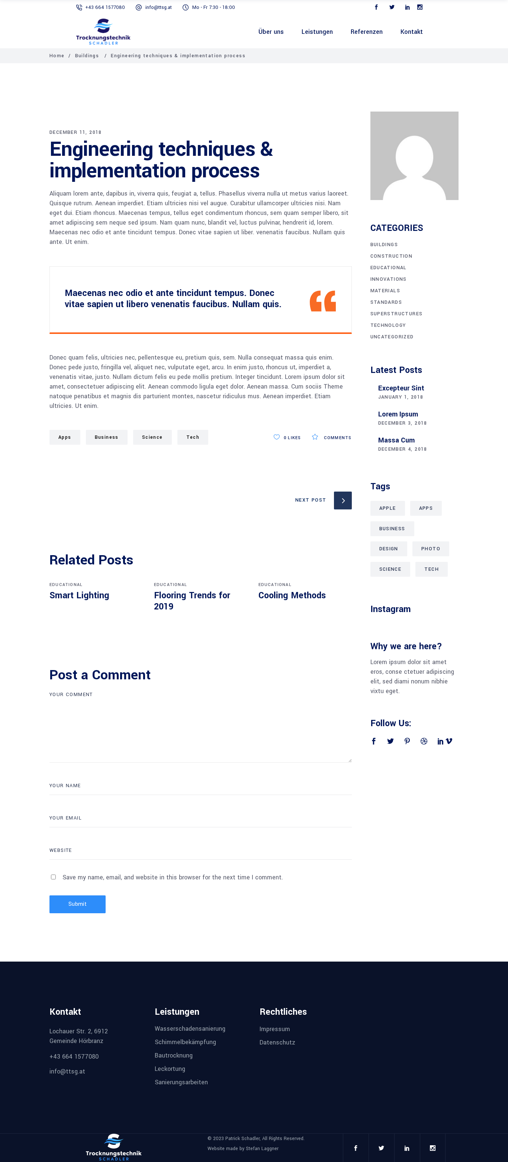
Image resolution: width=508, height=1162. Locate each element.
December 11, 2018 (75, 132)
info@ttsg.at (158, 7)
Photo (430, 548)
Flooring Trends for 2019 (192, 601)
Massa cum (396, 440)
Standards (386, 302)
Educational (66, 585)
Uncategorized (392, 337)
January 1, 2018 (401, 397)
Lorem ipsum (398, 414)
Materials (385, 290)
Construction (391, 256)
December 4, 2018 (402, 449)
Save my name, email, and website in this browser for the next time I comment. (172, 877)
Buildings (87, 55)
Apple (387, 508)
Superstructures (396, 313)
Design (388, 548)
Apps (64, 437)
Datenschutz (277, 1042)
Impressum (275, 1028)
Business (107, 437)
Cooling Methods (292, 595)
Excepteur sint (401, 388)
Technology (388, 325)
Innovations (388, 279)
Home (57, 55)
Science (152, 437)
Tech (193, 437)
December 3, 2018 (402, 423)
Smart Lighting (79, 595)
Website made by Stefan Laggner (243, 1148)
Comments (336, 438)
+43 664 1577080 (105, 7)
